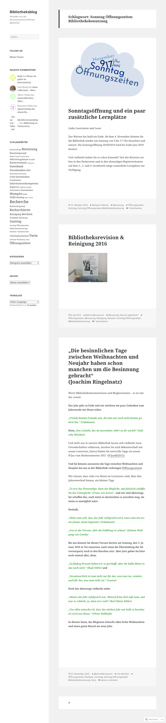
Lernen (28, 187)
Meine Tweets (17, 57)
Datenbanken (18, 170)
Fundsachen (15, 180)
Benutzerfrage (15, 149)
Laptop (22, 187)
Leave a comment (109, 680)
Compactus (30, 163)
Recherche (19, 201)
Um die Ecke (123, 673)
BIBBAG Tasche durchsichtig (19, 156)
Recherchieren (20, 210)
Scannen (14, 217)
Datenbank (16, 166)
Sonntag (15, 221)
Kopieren (14, 187)
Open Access (29, 198)
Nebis (25, 194)
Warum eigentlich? (129, 315)
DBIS (28, 170)
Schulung (23, 217)
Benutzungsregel (18, 153)
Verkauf (13, 239)
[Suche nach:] (24, 36)
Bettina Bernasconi (94, 315)
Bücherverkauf (18, 162)
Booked (32, 159)
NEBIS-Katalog (17, 197)
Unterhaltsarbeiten (19, 235)
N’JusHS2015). (116, 455)
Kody (20, 76)
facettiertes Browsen (18, 173)
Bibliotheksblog (23, 11)
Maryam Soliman (100, 205)
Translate (31, 305)
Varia (33, 235)
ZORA (27, 240)
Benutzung (29, 149)
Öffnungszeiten (20, 243)
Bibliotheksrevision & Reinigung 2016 (96, 240)
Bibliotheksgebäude (19, 159)
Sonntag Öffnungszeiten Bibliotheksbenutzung (101, 208)
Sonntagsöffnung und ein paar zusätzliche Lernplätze (107, 113)
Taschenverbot (23, 231)
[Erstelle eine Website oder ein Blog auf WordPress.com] (69, 702)
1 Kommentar (135, 208)
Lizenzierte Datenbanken (21, 190)
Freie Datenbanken (20, 176)
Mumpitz (16, 194)
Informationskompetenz (24, 183)
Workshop (21, 239)
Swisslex (13, 231)
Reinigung (15, 214)
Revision (27, 214)
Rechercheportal (17, 206)
